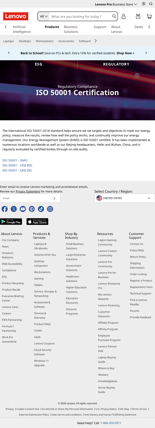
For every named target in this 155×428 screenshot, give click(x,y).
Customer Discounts (104, 314)
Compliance (9, 270)
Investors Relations (7, 255)
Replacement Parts (141, 287)
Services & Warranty (40, 315)
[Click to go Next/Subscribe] (54, 198)
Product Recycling (13, 283)
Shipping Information (137, 265)
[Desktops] (32, 41)
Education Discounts (72, 300)
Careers (6, 313)
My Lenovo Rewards (105, 297)
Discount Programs (72, 311)
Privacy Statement (28, 191)
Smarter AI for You (45, 255)
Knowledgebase (107, 381)
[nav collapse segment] (149, 26)
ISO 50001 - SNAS (14, 160)
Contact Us (136, 244)
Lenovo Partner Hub (107, 349)
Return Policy (138, 257)
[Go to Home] (15, 16)
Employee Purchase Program (109, 338)
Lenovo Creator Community (107, 253)
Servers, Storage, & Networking (45, 294)
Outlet (38, 330)
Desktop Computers (41, 263)
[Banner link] (77, 53)
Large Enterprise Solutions (76, 257)
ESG (38, 64)
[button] (143, 3)
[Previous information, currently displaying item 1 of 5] (8, 53)
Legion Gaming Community (107, 242)
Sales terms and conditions (66, 414)
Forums (134, 311)
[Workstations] (55, 41)
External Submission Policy (34, 414)
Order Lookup (138, 274)
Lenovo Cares (10, 307)
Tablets (38, 285)
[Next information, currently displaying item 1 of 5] (146, 53)
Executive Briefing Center (13, 298)
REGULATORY (116, 64)
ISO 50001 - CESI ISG (17, 170)
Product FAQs (42, 324)
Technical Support (140, 293)
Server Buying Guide (106, 390)
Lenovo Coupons (44, 343)
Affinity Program (108, 329)
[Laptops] (15, 41)
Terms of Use (139, 409)
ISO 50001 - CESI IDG (17, 165)
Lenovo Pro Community (105, 264)
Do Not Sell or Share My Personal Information (67, 409)
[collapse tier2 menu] (95, 40)
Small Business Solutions (75, 246)
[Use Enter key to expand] (131, 16)
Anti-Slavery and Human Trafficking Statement (110, 414)
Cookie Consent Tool (27, 409)
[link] (138, 17)
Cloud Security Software (42, 352)
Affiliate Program (108, 322)
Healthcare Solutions (72, 279)
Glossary (103, 374)
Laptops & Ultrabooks (40, 246)
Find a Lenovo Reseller (138, 302)
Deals (37, 337)
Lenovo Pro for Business (107, 275)
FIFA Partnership (12, 320)
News (5, 246)
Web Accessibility (12, 264)
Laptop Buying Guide (107, 359)
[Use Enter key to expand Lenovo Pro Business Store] (135, 4)
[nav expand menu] (5, 26)
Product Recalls (11, 289)
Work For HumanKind (9, 339)
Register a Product (141, 280)
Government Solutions (73, 268)
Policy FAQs (137, 250)
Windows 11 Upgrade (41, 363)
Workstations (42, 272)
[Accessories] (75, 41)
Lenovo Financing (108, 305)
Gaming (39, 278)
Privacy (10, 409)
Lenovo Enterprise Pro (109, 286)
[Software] (92, 41)
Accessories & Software (42, 304)
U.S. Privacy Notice (106, 409)
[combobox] (43, 16)
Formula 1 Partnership (9, 328)
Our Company (10, 240)
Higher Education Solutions (76, 290)
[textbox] (125, 198)
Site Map (124, 409)
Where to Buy (106, 368)
